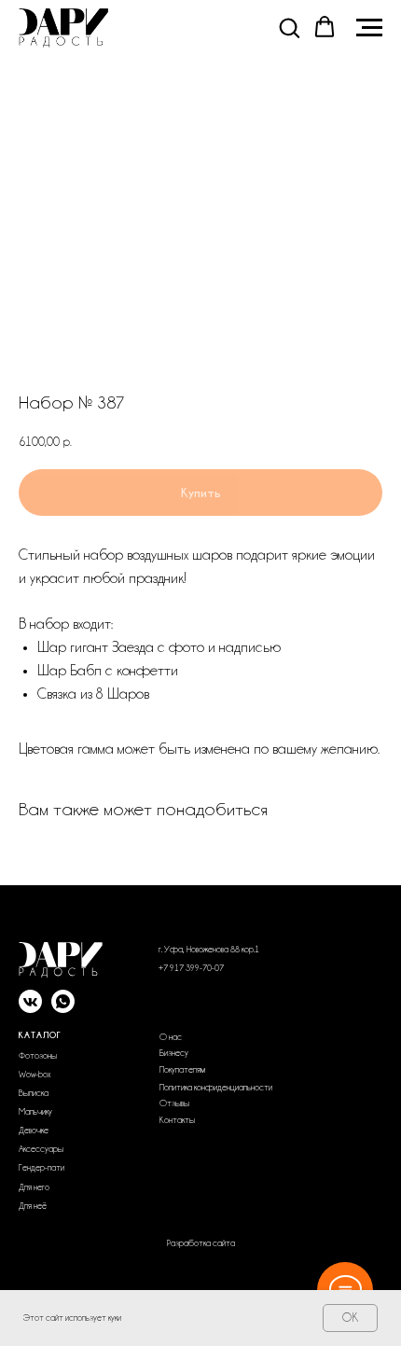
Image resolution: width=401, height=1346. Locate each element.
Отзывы (174, 1103)
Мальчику (35, 1112)
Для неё (33, 1206)
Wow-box (34, 1074)
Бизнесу (173, 1053)
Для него (34, 1187)
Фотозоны (38, 1056)
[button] (289, 27)
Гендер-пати (41, 1168)
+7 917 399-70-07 (191, 968)
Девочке (33, 1130)
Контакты (177, 1120)
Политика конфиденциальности (215, 1087)
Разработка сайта (201, 1243)
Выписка (33, 1093)
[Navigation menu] (369, 28)
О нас (170, 1037)
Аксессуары (41, 1149)
